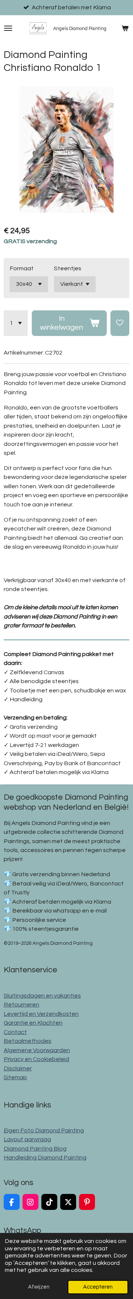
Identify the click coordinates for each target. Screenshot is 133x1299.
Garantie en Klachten (33, 1023)
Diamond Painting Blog (35, 1149)
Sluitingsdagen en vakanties (42, 996)
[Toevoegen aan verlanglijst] (119, 323)
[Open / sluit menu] (8, 28)
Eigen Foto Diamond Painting (44, 1130)
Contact (15, 1032)
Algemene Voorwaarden (37, 1050)
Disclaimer (18, 1068)
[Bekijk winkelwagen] (125, 28)
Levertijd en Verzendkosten (41, 1014)
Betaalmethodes (27, 1041)
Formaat (22, 268)
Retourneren (21, 1005)
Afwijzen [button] (39, 1287)
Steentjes (67, 268)
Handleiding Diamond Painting (45, 1158)
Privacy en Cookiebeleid (36, 1059)
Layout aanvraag (27, 1139)
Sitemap (15, 1077)
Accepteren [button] (98, 1287)
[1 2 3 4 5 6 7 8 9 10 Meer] (16, 323)
